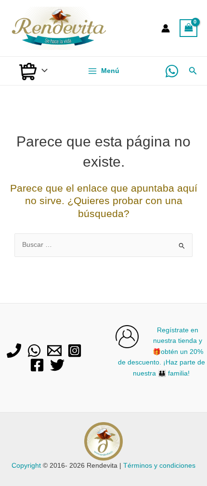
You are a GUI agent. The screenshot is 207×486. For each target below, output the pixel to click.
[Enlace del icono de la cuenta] (165, 28)
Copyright (26, 465)
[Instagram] (74, 350)
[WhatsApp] (172, 71)
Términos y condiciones (159, 465)
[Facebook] (37, 365)
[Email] (54, 350)
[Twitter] (57, 365)
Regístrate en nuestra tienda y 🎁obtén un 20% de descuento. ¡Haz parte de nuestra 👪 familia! (161, 352)
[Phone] (14, 350)
